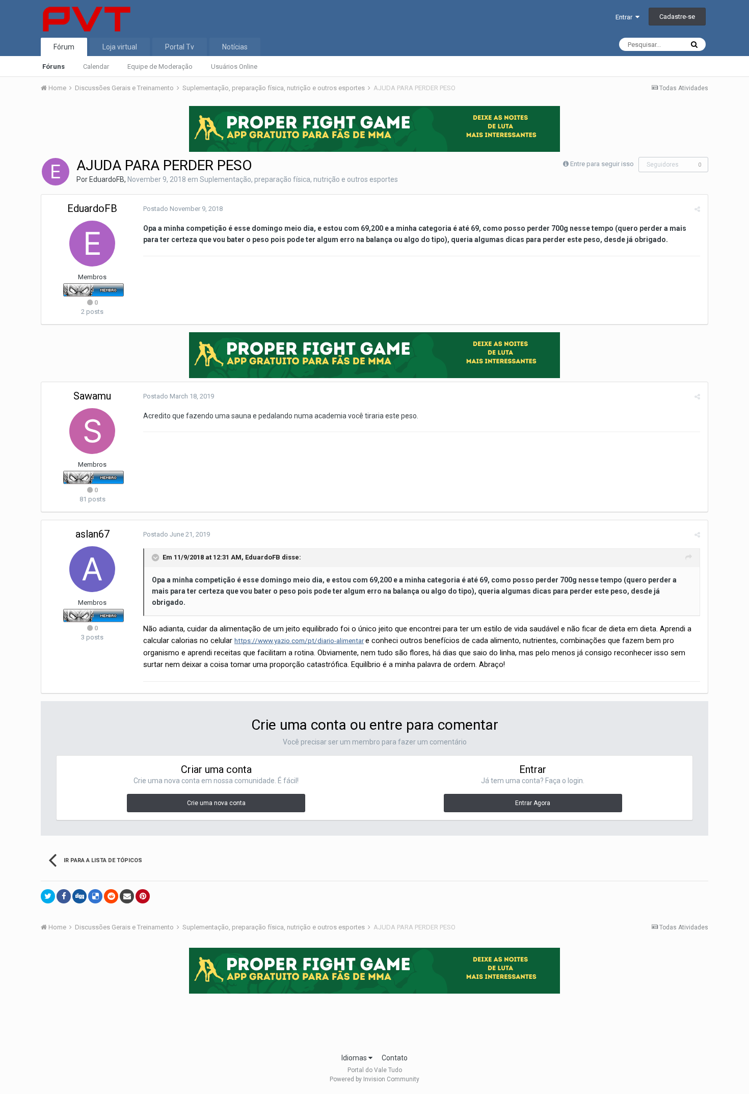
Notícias (235, 47)
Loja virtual (119, 47)
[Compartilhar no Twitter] (48, 896)
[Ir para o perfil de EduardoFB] (55, 171)
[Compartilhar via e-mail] (127, 896)
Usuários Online (234, 66)
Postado (183, 208)
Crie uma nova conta (216, 803)
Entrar (625, 17)
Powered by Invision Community (374, 1079)
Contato (395, 1058)
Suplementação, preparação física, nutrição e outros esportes (299, 179)
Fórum (64, 47)
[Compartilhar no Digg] (79, 896)
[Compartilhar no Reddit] (111, 896)
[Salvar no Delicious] (95, 896)
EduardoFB (106, 179)
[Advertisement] (374, 1020)
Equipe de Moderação (160, 66)
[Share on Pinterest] (143, 896)
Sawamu (92, 396)
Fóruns (53, 66)
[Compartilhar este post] (697, 209)
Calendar (96, 66)
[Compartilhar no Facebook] (64, 896)
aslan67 (92, 534)
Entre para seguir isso (602, 164)
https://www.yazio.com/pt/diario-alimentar (299, 641)
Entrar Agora (532, 803)
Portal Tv (179, 47)
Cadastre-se (677, 16)
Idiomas (354, 1058)
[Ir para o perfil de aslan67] (92, 569)
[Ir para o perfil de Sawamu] (92, 431)
